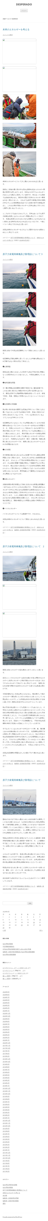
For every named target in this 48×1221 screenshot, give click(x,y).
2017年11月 (6, 1046)
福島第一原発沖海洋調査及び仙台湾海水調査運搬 (19, 952)
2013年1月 (6, 1118)
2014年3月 (6, 1080)
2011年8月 (6, 1163)
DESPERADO (24, 4)
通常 (4, 1203)
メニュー (24, 10)
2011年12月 (6, 1153)
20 (34, 922)
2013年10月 (6, 1094)
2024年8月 (6, 995)
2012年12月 (6, 1120)
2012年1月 (6, 1150)
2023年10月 (6, 1016)
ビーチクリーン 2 (9, 968)
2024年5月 (6, 1000)
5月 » (41, 930)
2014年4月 (6, 1078)
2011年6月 (6, 1169)
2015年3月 (6, 1056)
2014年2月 (6, 1083)
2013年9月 (6, 1096)
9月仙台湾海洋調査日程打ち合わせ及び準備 (17, 949)
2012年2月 (6, 1147)
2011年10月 (6, 1158)
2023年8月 (6, 1021)
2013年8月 (6, 1099)
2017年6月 (6, 1054)
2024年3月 (6, 1005)
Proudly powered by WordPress (12, 1217)
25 (22, 925)
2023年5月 (6, 1029)
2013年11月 (6, 1091)
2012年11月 (6, 1123)
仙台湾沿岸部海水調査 (10, 1185)
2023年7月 (6, 1024)
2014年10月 (6, 1062)
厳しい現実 (6, 976)
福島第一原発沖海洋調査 (11, 1201)
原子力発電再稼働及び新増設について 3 (22, 254)
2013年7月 (6, 1102)
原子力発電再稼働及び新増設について (23, 238)
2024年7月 (6, 997)
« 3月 (4, 930)
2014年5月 (6, 1075)
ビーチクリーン (8, 971)
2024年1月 (6, 1011)
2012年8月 (6, 1131)
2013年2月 (6, 1115)
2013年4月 (6, 1110)
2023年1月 (6, 1040)
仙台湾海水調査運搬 (9, 954)
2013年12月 (6, 1088)
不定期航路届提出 (8, 946)
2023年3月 (6, 1035)
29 (3, 928)
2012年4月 (6, 1142)
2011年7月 (6, 1166)
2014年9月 (6, 1064)
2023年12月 (6, 1013)
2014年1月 (6, 1086)
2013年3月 (6, 1112)
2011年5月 (6, 1171)
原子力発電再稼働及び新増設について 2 (23, 546)
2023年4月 (6, 1032)
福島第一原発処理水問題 (22, 530)
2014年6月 (6, 1072)
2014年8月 (6, 1067)
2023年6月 (6, 1027)
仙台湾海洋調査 (8, 944)
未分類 (5, 1195)
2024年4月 (6, 1003)
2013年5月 (6, 1107)
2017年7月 (6, 1051)
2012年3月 (6, 1145)
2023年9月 (6, 1019)
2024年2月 (6, 1008)
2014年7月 (6, 1070)
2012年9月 (6, 1129)
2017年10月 (6, 1048)
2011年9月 (6, 1161)
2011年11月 (6, 1155)
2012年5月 (6, 1139)
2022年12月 (6, 1043)
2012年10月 (6, 1126)
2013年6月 (6, 1104)
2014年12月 (6, 1059)
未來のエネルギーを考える (16, 29)
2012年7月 (6, 1134)
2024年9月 (6, 992)
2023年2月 (6, 1037)
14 (40, 920)
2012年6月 (6, 1137)
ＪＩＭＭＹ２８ (22, 968)
